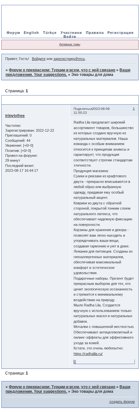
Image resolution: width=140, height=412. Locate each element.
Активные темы (69, 44)
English (31, 33)
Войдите (39, 59)
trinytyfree (15, 115)
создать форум (122, 402)
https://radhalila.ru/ (88, 354)
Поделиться (83, 108)
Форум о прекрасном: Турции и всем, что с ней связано (62, 70)
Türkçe (50, 33)
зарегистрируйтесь (69, 59)
